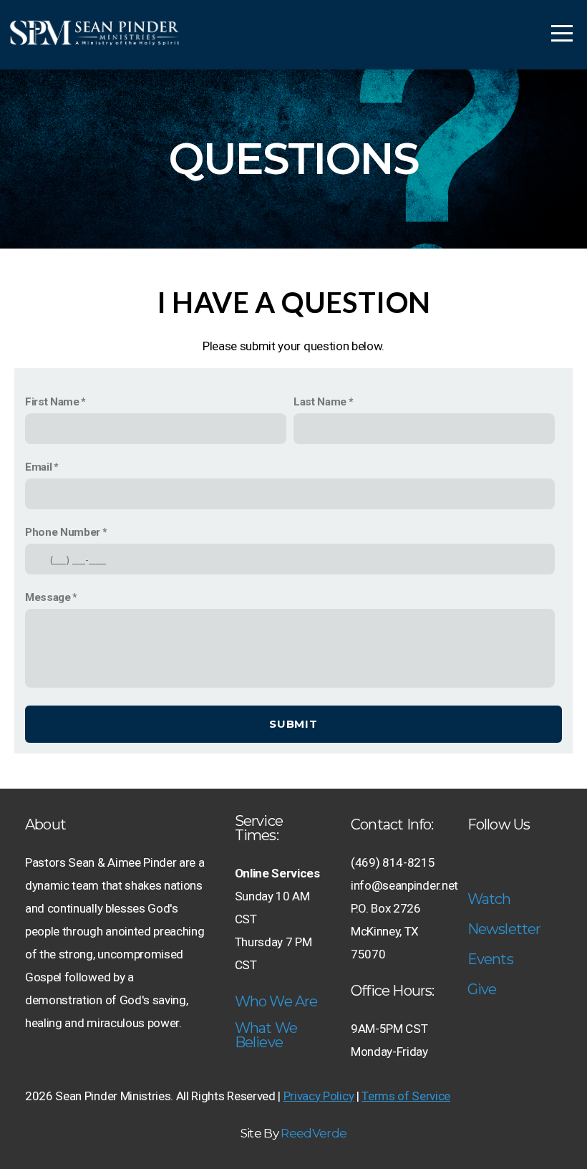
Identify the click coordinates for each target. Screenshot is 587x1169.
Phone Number (62, 532)
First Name (52, 401)
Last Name (320, 401)
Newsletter (504, 929)
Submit (293, 724)
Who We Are (276, 1001)
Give (482, 989)
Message (48, 597)
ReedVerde (313, 1133)
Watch (489, 899)
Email (38, 467)
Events (490, 959)
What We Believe (266, 1035)
